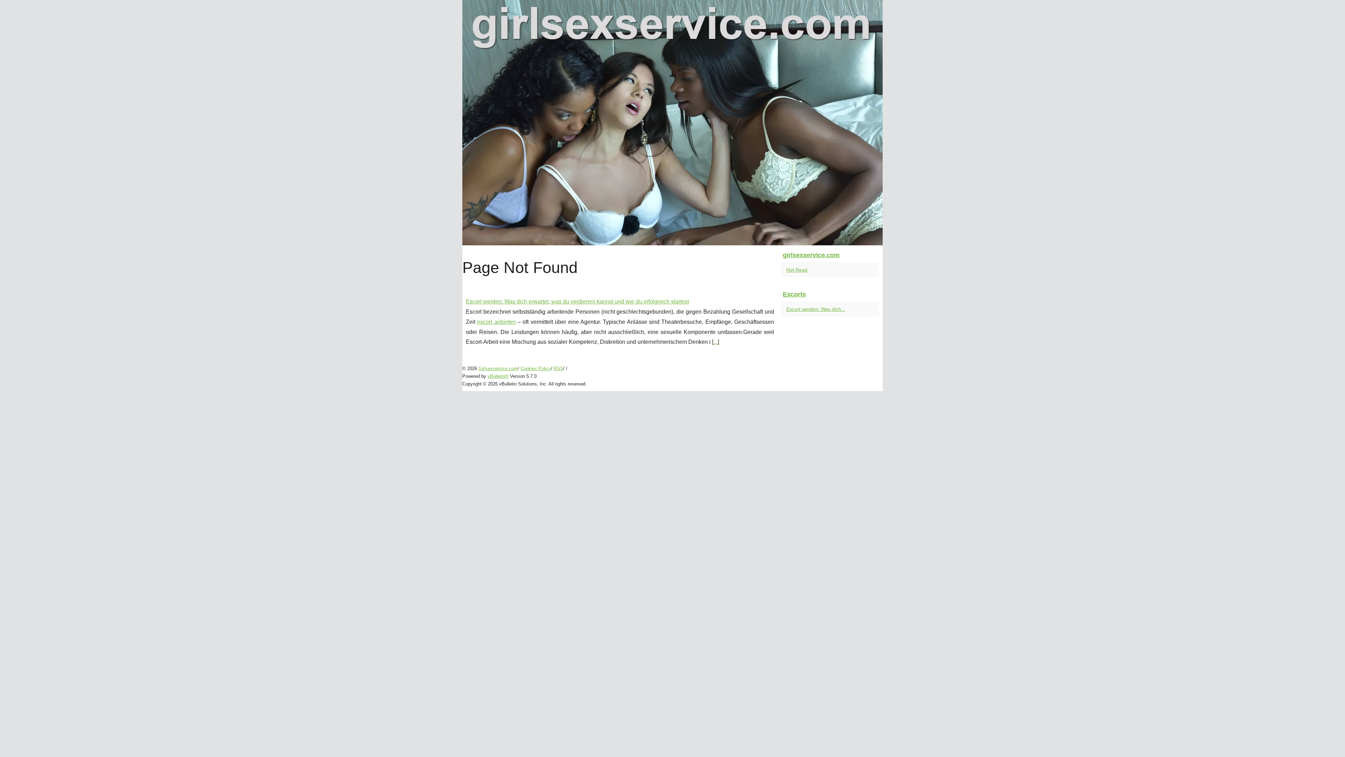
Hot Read (796, 270)
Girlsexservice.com (498, 368)
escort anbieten (496, 322)
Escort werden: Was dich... (815, 309)
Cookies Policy (535, 368)
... (715, 342)
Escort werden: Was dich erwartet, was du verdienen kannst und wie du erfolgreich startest (577, 302)
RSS (558, 368)
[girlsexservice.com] (672, 122)
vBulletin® (498, 376)
